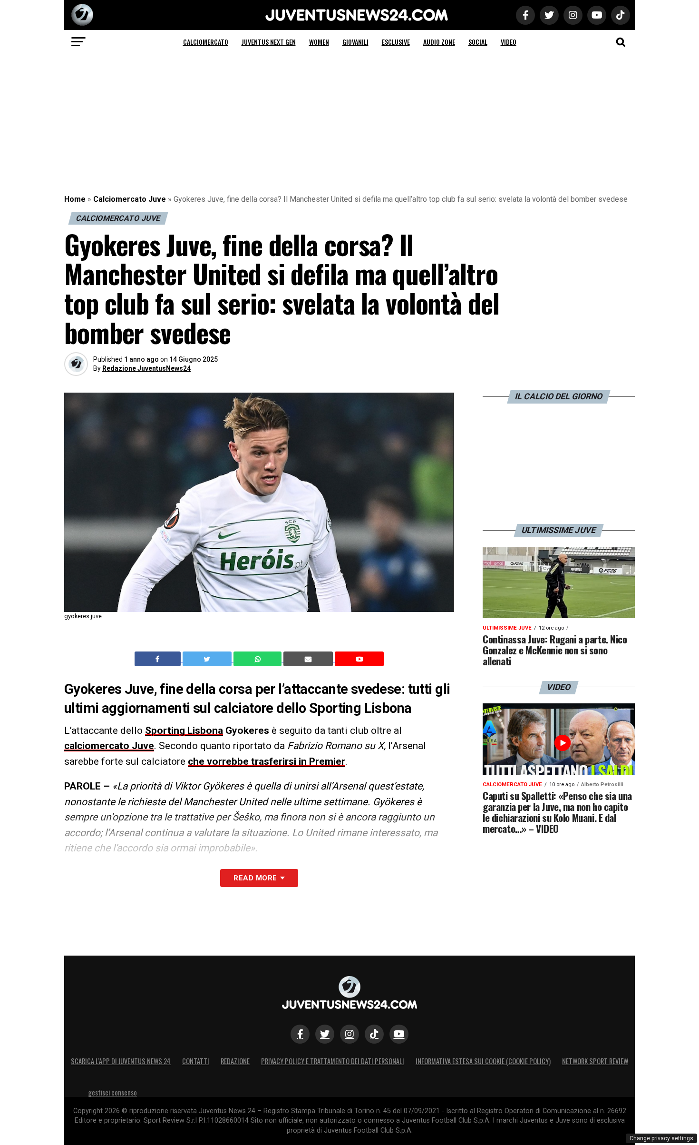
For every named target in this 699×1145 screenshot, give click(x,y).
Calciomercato (205, 42)
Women (319, 42)
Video (508, 42)
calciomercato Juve (109, 745)
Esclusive (396, 42)
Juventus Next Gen (269, 42)
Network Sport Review (595, 1061)
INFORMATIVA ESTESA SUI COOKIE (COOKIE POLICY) (483, 1061)
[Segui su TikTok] (374, 1034)
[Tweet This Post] (208, 659)
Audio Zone (439, 42)
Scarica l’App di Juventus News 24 (121, 1061)
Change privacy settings (661, 1138)
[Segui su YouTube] (398, 1034)
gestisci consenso (112, 1092)
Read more (255, 878)
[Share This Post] (258, 659)
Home (75, 199)
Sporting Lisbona (184, 730)
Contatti (195, 1061)
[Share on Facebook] (159, 659)
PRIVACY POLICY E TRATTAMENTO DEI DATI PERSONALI (332, 1061)
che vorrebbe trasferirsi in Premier (266, 761)
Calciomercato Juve (129, 199)
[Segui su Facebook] (300, 1034)
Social (477, 42)
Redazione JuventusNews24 (146, 368)
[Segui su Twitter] (324, 1034)
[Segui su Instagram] (349, 1034)
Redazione (235, 1061)
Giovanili (355, 42)
